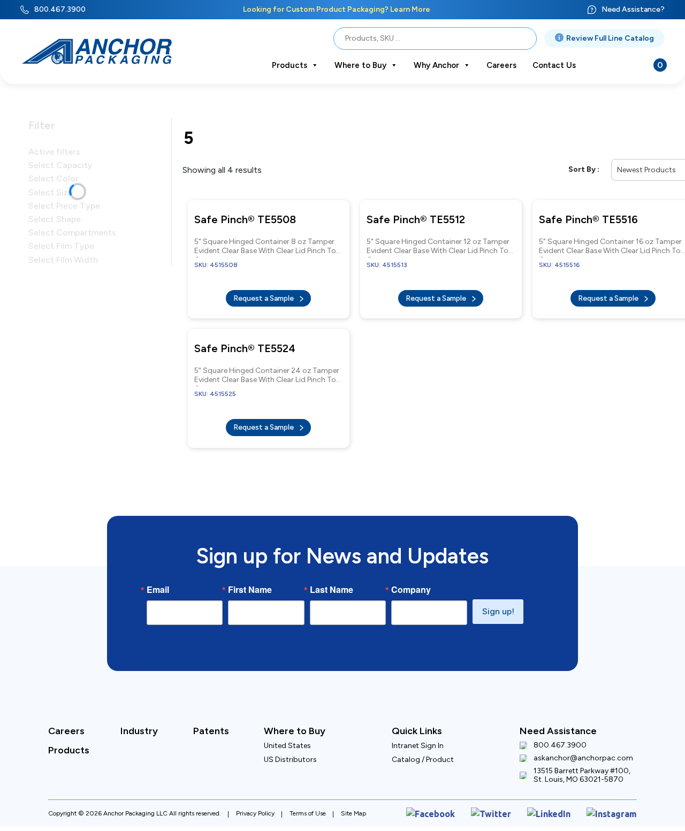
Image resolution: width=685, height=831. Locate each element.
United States (287, 734)
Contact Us (554, 65)
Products (289, 65)
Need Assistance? (633, 9)
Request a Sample (264, 293)
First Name (250, 579)
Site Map (353, 800)
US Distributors (290, 748)
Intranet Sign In (418, 734)
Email (158, 579)
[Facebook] (456, 801)
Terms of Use (308, 800)
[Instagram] (616, 801)
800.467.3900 (60, 9)
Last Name (331, 579)
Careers (501, 65)
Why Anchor (436, 65)
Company (411, 579)
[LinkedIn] (560, 801)
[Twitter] (508, 801)
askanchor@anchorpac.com (583, 747)
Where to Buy (360, 65)
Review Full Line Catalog (610, 38)
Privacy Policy (255, 800)
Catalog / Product (423, 748)
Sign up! (498, 601)
